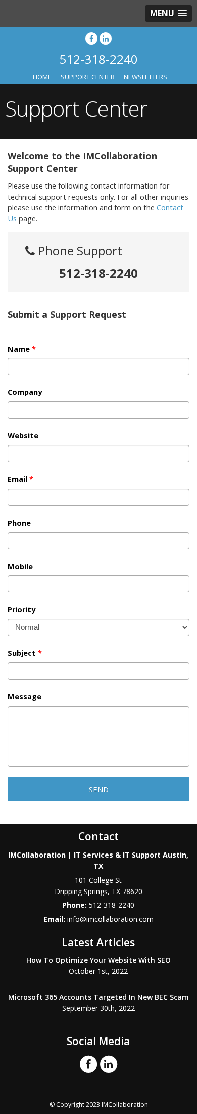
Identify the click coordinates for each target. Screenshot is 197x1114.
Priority (21, 609)
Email (20, 479)
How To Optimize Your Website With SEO (98, 960)
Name (22, 349)
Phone (19, 523)
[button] (168, 13)
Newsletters (145, 76)
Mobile (20, 566)
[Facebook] (91, 38)
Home (42, 76)
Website (23, 435)
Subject (25, 653)
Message (24, 696)
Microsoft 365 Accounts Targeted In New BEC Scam (98, 997)
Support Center (88, 76)
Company (25, 392)
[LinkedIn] (105, 38)
